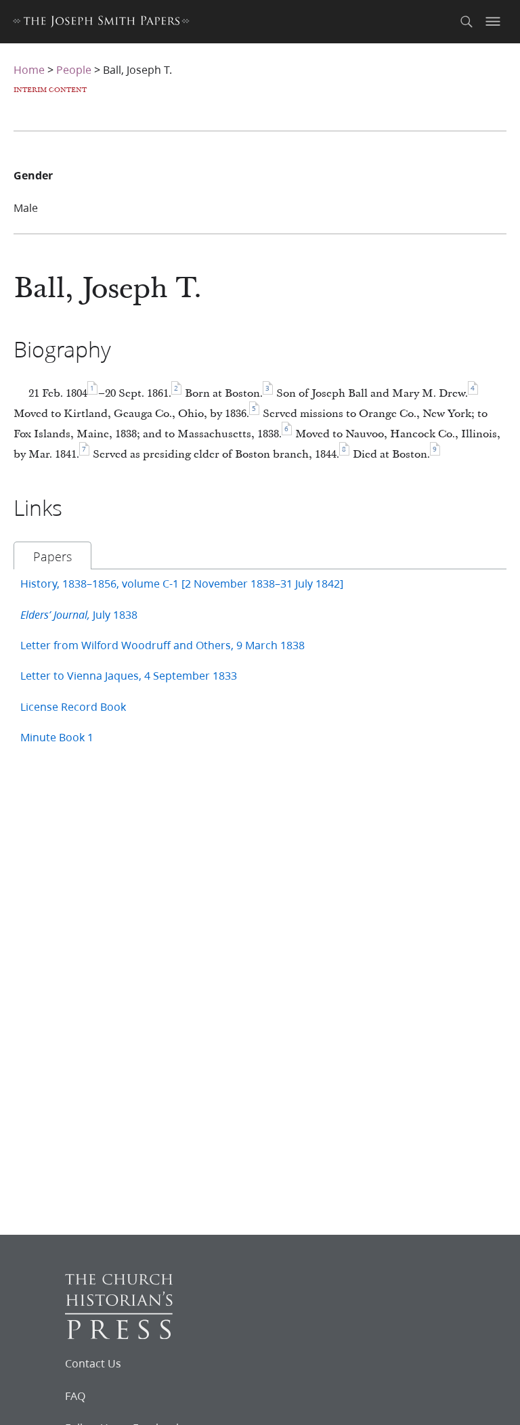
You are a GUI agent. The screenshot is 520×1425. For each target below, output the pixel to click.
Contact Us (93, 1363)
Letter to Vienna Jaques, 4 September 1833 (128, 675)
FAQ (75, 1395)
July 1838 (78, 614)
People (73, 69)
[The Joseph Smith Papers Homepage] (101, 23)
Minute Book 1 (56, 737)
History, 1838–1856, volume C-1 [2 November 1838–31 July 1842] (181, 583)
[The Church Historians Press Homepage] (119, 1334)
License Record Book (73, 706)
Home (29, 69)
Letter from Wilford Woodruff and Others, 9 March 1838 (162, 645)
